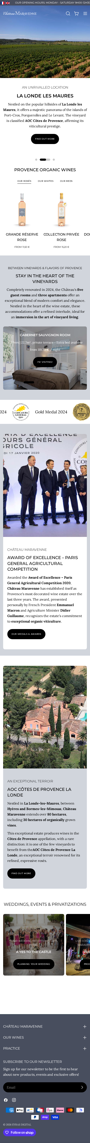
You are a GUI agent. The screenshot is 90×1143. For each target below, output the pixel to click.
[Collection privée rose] (62, 209)
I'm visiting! (45, 362)
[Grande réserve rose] (22, 209)
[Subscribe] (82, 1087)
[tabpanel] (45, 219)
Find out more (45, 139)
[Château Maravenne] (67, 411)
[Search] (68, 13)
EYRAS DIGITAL (21, 1124)
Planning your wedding (33, 964)
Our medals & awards (26, 634)
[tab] (24, 181)
